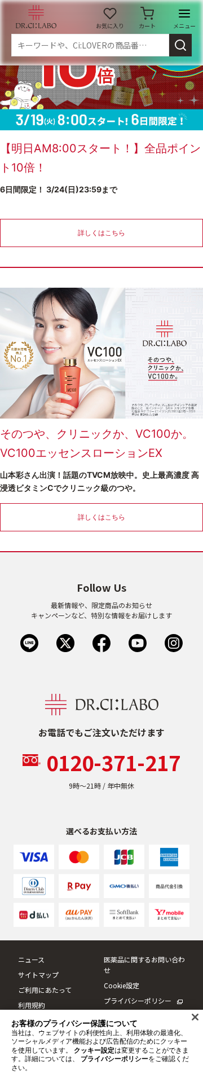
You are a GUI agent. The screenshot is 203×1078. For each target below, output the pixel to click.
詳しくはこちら (101, 232)
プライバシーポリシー (137, 1000)
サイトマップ (38, 974)
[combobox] (90, 45)
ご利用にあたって (45, 990)
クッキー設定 (94, 1050)
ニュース (31, 959)
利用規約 (31, 1005)
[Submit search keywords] (180, 45)
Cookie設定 (121, 985)
